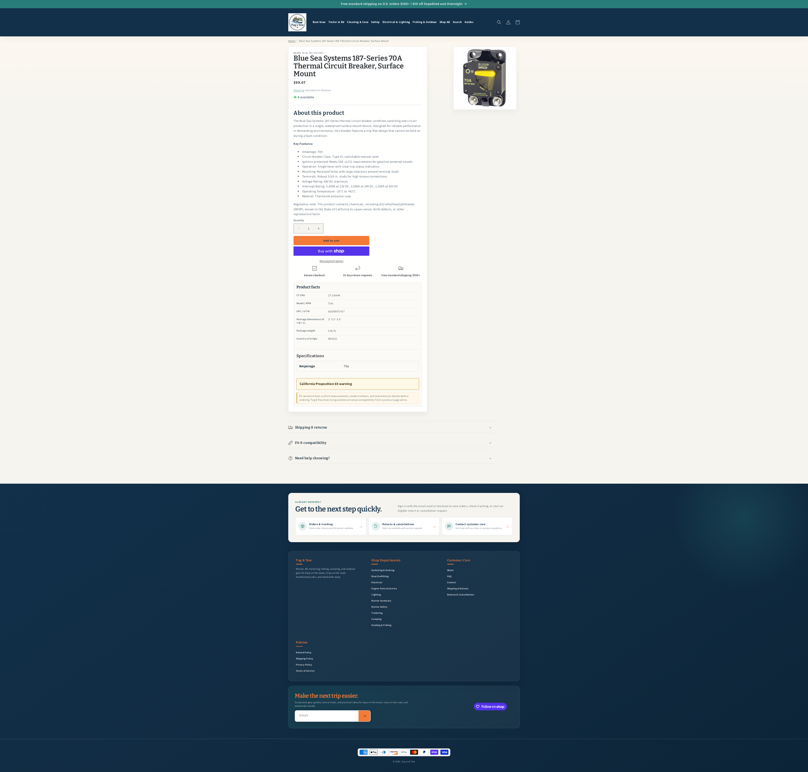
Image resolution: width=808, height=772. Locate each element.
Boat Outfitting (380, 576)
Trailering (377, 612)
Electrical (376, 582)
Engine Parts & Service (384, 588)
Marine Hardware (381, 600)
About (450, 570)
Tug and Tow (408, 761)
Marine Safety (379, 606)
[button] (319, 22)
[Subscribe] (364, 716)
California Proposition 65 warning (326, 384)
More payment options (331, 260)
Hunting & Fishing (381, 625)
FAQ (449, 576)
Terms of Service (305, 670)
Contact (451, 582)
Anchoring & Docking (382, 570)
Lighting (376, 594)
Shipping (299, 90)
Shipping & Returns (458, 588)
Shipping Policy (304, 658)
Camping (376, 618)
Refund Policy (304, 652)
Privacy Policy (304, 664)
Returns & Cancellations (460, 594)
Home (291, 41)
